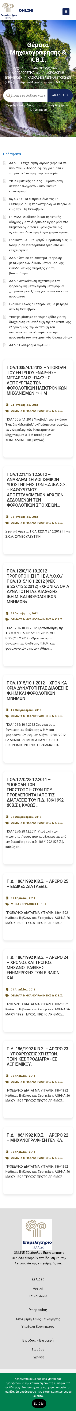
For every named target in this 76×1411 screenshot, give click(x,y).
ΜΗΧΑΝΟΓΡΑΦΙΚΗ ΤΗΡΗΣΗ (30, 904)
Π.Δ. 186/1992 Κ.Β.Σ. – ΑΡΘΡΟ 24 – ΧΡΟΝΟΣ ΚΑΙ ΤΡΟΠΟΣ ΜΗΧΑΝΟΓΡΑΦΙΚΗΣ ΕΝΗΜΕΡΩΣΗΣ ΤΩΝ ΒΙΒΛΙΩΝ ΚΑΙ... (37, 967)
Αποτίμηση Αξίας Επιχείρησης (38, 1319)
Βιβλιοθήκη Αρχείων (43, 68)
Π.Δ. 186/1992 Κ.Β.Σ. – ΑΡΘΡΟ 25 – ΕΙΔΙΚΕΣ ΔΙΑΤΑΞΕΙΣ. (37, 884)
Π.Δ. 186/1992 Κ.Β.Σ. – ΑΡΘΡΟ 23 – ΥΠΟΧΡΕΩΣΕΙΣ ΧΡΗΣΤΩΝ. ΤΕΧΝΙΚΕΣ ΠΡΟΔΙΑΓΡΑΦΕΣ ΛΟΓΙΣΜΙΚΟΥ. (37, 1056)
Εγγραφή (38, 1357)
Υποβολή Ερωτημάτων (38, 1327)
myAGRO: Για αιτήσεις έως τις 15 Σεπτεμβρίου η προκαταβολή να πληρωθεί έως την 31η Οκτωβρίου (40, 204)
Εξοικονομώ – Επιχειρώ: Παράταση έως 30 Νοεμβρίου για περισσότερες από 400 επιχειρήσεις (40, 245)
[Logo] (38, 1236)
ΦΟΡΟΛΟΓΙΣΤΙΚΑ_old (26, 72)
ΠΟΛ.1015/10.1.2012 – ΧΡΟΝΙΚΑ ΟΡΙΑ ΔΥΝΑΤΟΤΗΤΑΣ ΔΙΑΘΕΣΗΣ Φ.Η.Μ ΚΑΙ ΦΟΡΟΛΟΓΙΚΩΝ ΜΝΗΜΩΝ (37, 690)
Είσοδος (38, 1350)
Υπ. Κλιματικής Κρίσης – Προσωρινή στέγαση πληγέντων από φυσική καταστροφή (36, 186)
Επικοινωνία (38, 1296)
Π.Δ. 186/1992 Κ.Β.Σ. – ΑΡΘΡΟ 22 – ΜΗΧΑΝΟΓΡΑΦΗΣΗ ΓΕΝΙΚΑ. (37, 1138)
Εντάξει (39, 1403)
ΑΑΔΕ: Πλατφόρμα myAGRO (29, 345)
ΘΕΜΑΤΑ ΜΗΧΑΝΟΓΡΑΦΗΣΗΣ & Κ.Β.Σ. (37, 410)
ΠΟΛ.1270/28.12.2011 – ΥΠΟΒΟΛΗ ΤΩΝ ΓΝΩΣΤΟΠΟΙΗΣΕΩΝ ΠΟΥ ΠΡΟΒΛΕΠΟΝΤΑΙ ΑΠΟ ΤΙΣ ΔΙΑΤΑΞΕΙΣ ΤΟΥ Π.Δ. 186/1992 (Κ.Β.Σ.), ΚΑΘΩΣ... (35, 792)
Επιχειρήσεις (39, 109)
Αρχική (18, 68)
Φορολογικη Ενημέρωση (54, 105)
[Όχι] (71, 1394)
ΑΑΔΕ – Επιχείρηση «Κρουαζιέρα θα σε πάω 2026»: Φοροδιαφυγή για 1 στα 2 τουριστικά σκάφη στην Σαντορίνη (38, 168)
